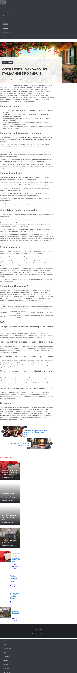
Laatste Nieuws (7, 11)
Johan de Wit (9, 79)
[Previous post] (3, 431)
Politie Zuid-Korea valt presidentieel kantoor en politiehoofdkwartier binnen (35, 432)
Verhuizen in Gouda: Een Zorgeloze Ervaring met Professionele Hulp (10, 472)
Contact (37, 633)
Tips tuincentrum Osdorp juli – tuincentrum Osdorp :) (10, 517)
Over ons (32, 633)
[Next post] (51, 443)
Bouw (4, 15)
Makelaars (5, 24)
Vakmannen (6, 32)
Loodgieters (6, 20)
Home (4, 7)
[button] (1, 37)
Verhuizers (5, 28)
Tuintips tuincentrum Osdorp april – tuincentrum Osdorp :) (9, 495)
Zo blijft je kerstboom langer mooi (15, 611)
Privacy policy (44, 633)
